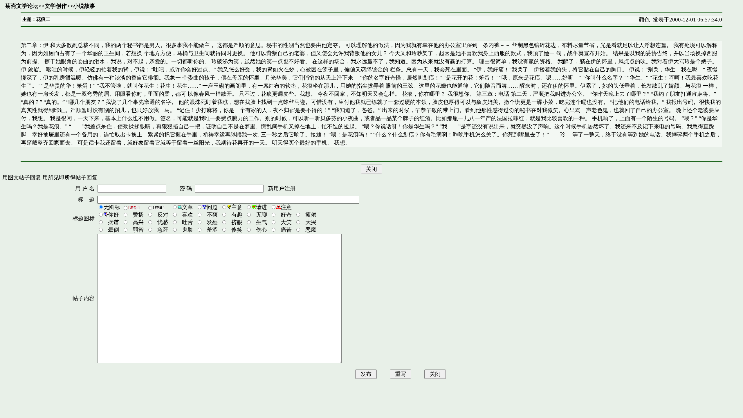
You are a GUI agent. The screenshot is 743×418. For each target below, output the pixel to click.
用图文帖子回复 (21, 177)
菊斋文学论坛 (21, 6)
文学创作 (56, 6)
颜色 (644, 20)
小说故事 (84, 6)
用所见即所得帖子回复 (70, 177)
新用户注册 (281, 188)
